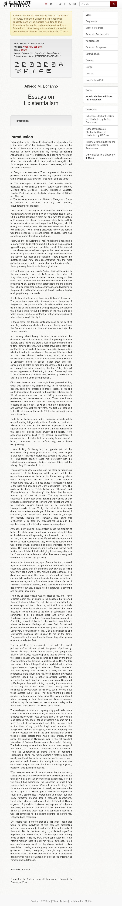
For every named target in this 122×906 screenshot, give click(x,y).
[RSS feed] (70, 4)
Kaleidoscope (92, 40)
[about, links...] (55, 4)
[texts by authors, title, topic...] (50, 4)
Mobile (88, 901)
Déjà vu (89, 73)
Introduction (23, 120)
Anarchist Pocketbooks (97, 34)
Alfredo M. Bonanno (33, 46)
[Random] (74, 4)
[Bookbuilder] (60, 4)
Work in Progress (94, 27)
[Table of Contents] (46, 4)
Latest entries (76, 901)
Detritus (90, 60)
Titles (55, 901)
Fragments (91, 21)
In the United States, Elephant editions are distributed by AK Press (97, 132)
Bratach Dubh (93, 53)
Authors (64, 901)
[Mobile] (65, 4)
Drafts (24, 49)
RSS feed (46, 901)
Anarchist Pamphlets (96, 47)
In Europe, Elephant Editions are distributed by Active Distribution (100, 119)
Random (34, 901)
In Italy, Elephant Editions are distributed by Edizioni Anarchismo (100, 145)
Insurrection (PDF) (95, 79)
